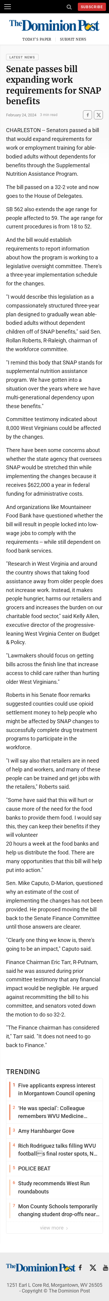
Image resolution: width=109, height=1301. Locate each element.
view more (52, 1228)
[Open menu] (7, 6)
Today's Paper (36, 39)
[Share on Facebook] (87, 115)
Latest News (22, 57)
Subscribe (92, 7)
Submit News (73, 39)
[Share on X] (98, 115)
